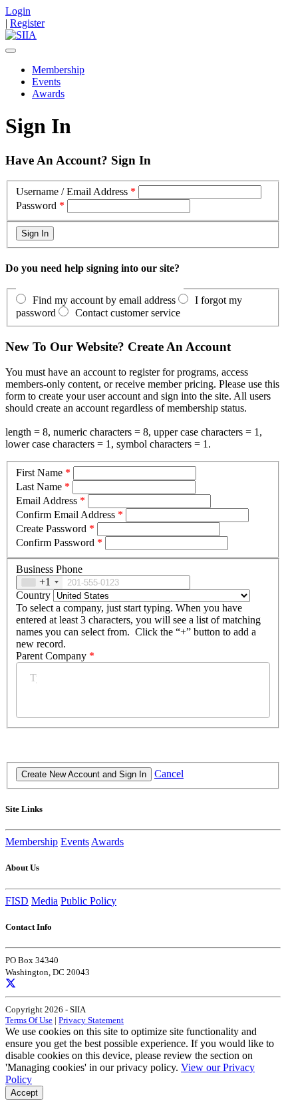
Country (33, 595)
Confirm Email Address (65, 514)
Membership (58, 69)
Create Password (51, 528)
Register (27, 23)
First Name (39, 472)
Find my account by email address (104, 300)
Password (36, 205)
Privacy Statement (91, 1020)
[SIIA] (21, 35)
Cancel (169, 773)
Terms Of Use (29, 1020)
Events (46, 81)
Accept (24, 1093)
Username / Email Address (72, 191)
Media (44, 901)
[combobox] (40, 582)
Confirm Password (55, 542)
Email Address (46, 500)
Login (18, 11)
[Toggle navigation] (10, 51)
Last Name (39, 486)
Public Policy (88, 901)
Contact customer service (127, 312)
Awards (48, 93)
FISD (17, 901)
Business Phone (49, 569)
